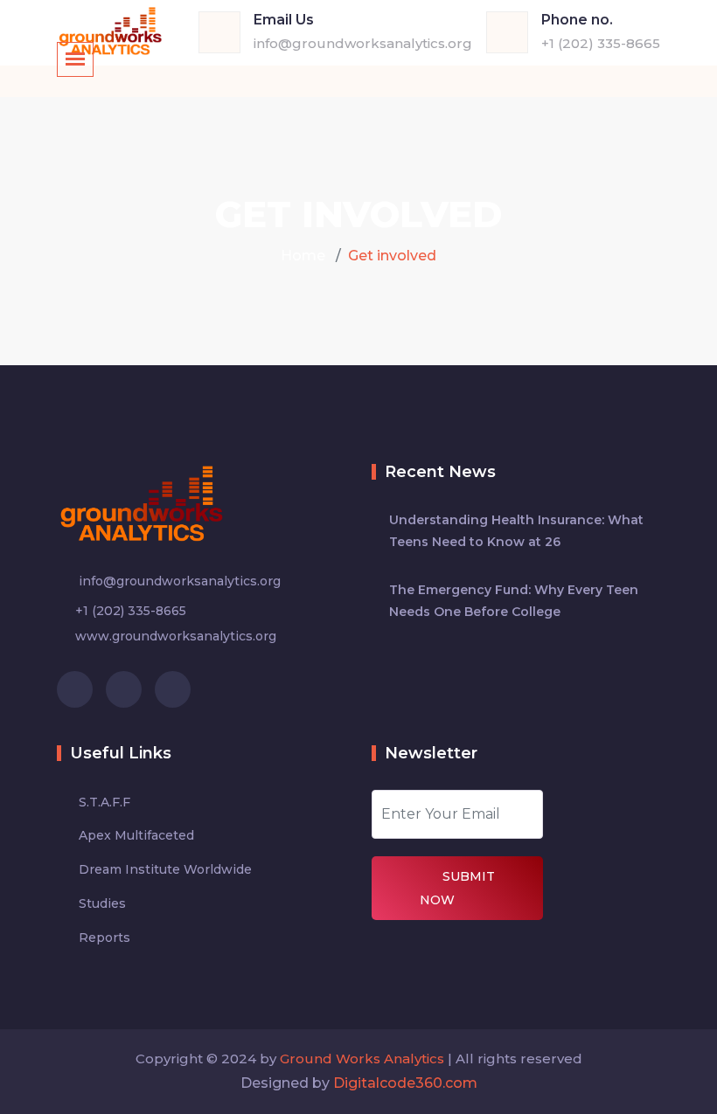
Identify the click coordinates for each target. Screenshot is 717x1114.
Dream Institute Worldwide (165, 869)
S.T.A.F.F (104, 802)
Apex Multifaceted (136, 835)
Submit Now (457, 888)
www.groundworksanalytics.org (175, 636)
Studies (102, 903)
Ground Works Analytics (362, 1058)
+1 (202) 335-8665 (600, 43)
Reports (104, 937)
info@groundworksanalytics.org (363, 43)
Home (303, 255)
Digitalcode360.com (405, 1083)
